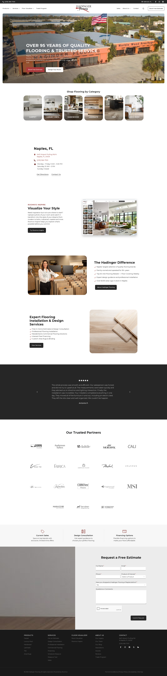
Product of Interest (128, 574)
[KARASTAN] (59, 486)
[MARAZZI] (58, 507)
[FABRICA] (59, 466)
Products (6, 8)
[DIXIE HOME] (35, 486)
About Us (126, 8)
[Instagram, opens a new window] (159, 1)
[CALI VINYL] (132, 446)
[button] (143, 8)
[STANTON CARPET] (131, 466)
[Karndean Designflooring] (82, 507)
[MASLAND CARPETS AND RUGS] (107, 466)
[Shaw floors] (36, 446)
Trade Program (41, 8)
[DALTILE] (83, 446)
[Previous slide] (37, 392)
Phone (98, 574)
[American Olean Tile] (83, 466)
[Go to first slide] (129, 392)
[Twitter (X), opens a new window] (162, 1)
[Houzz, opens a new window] (138, 647)
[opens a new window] (118, 2)
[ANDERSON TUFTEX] (60, 446)
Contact (136, 8)
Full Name (100, 566)
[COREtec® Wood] (83, 486)
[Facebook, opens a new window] (155, 1)
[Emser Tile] (35, 466)
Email (123, 566)
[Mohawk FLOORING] (109, 446)
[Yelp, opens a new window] (133, 647)
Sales (118, 8)
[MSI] (132, 486)
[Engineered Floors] (107, 486)
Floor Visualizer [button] (27, 8)
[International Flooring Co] (108, 507)
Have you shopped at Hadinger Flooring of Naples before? (116, 582)
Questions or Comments (104, 589)
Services (15, 8)
